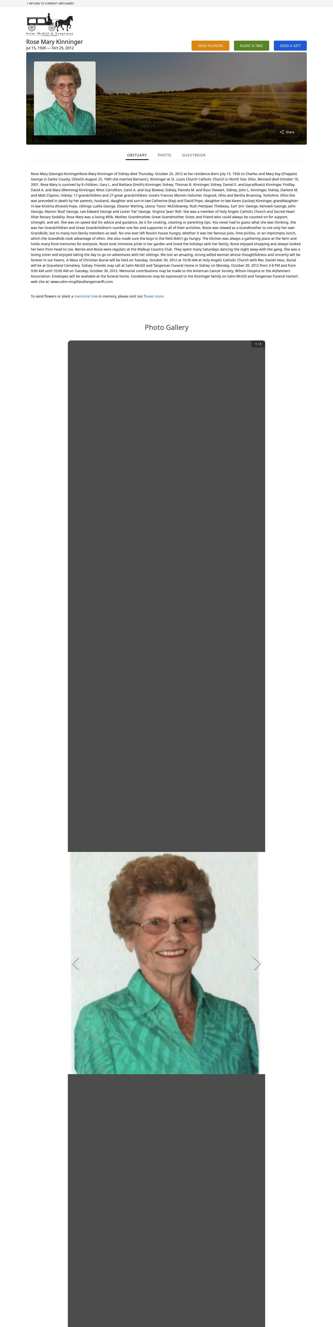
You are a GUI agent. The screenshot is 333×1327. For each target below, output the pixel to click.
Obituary (137, 155)
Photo (164, 155)
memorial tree (86, 296)
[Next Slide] (257, 963)
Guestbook (194, 155)
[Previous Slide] (75, 963)
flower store (153, 296)
